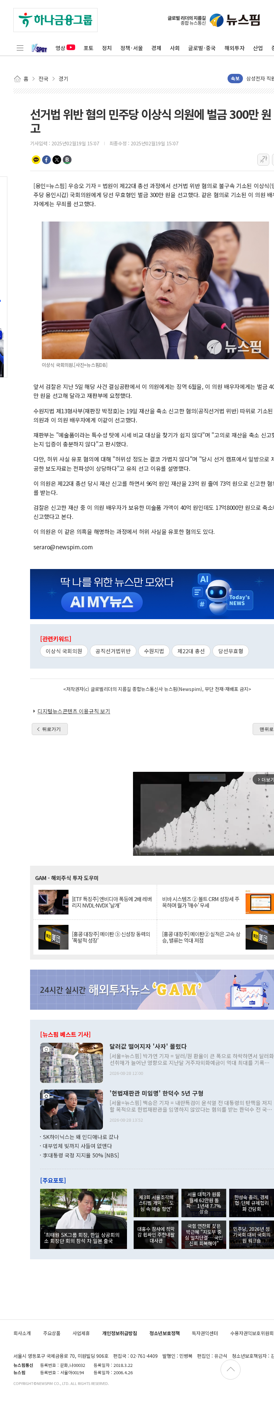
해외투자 (235, 48)
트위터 (56, 159)
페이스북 (46, 159)
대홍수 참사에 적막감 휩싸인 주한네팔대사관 (156, 1234)
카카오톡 (36, 159)
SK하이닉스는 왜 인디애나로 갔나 (81, 1136)
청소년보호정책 (164, 1332)
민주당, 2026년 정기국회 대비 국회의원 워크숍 (251, 1234)
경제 (156, 48)
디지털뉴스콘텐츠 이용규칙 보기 (73, 711)
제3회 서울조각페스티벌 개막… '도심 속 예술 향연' (156, 1202)
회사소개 (22, 1332)
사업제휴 (81, 1332)
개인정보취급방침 (119, 1332)
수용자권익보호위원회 (252, 1332)
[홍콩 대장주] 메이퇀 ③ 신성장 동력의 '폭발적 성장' (111, 937)
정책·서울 (131, 48)
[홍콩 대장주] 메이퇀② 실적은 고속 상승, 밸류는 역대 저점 (201, 937)
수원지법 (154, 651)
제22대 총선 (191, 651)
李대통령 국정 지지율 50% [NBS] (81, 1155)
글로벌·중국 (202, 48)
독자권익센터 (205, 1332)
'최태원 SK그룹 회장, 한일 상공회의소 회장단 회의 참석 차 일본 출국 (82, 1238)
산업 (258, 48)
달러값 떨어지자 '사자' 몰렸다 (148, 1046)
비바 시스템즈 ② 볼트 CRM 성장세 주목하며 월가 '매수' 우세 (200, 902)
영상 (60, 48)
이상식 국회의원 (64, 651)
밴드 (67, 159)
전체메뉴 (20, 47)
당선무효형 (230, 651)
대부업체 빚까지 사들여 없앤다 (77, 1145)
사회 (175, 48)
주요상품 (51, 1332)
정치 (107, 48)
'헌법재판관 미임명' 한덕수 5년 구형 (156, 1093)
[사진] (71, 1062)
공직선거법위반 (113, 651)
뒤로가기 (51, 729)
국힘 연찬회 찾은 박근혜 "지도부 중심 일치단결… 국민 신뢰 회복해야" (204, 1234)
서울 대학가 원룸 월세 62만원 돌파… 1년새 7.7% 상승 (203, 1202)
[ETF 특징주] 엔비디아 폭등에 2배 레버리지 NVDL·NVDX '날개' (112, 902)
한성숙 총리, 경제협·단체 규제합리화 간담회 (251, 1202)
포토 (89, 48)
